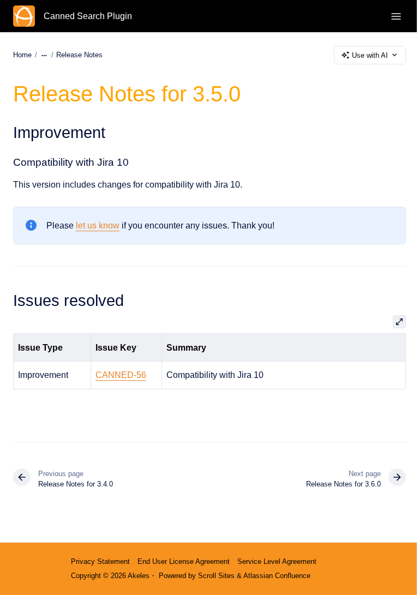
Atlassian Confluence (276, 576)
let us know (97, 225)
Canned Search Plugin (88, 16)
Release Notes (79, 55)
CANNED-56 (120, 375)
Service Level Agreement (276, 561)
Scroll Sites (216, 576)
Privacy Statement (100, 561)
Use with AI (370, 55)
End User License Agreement (183, 561)
